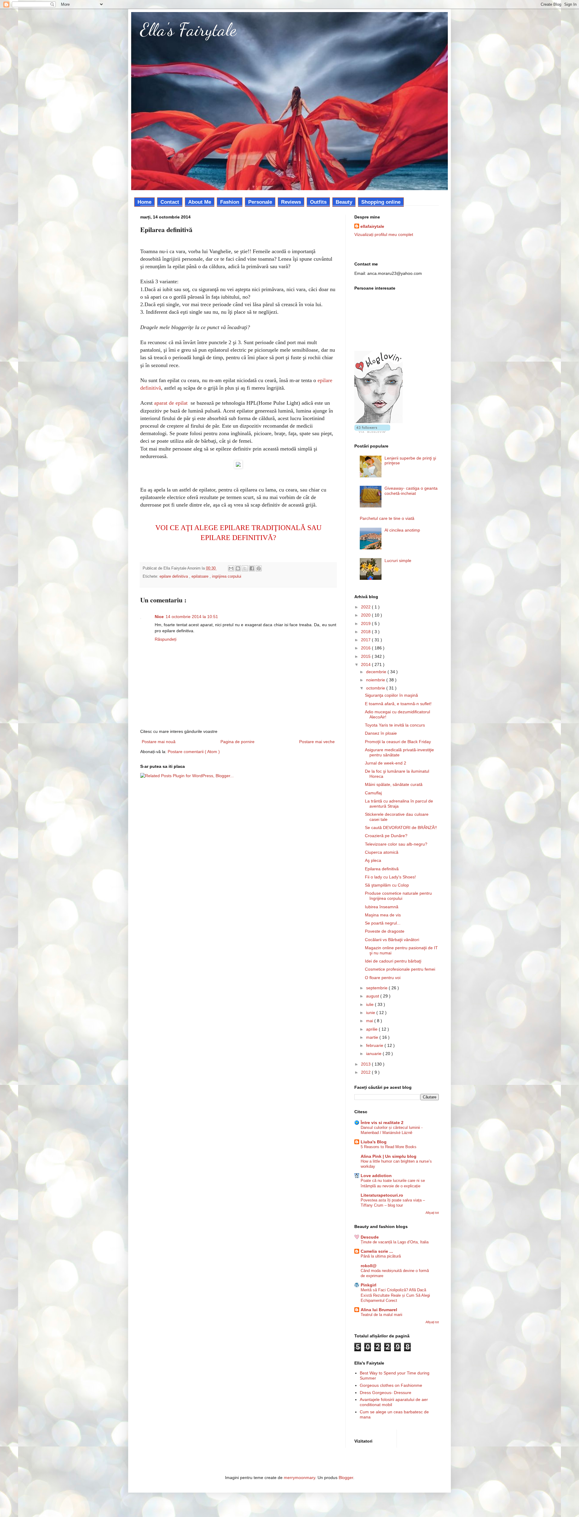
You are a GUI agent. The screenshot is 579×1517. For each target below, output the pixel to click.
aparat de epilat (171, 403)
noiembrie (376, 679)
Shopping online (380, 202)
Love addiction (376, 1175)
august (373, 996)
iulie (370, 1004)
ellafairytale (372, 226)
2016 (366, 647)
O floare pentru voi (382, 977)
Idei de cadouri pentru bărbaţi (393, 961)
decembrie (377, 671)
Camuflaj (373, 792)
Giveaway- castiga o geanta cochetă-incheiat (411, 491)
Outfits (318, 202)
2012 (366, 1072)
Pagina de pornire (237, 741)
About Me (199, 202)
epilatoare (200, 576)
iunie (371, 1012)
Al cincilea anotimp (402, 530)
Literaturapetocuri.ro (382, 1195)
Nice (159, 616)
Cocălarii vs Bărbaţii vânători (392, 939)
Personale (260, 202)
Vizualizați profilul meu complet (383, 234)
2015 (366, 656)
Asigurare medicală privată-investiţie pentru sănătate (399, 752)
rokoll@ (369, 1265)
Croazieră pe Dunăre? (386, 835)
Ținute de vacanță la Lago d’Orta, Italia (395, 1242)
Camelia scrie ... (377, 1251)
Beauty (344, 202)
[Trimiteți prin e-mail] (231, 568)
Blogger (346, 1477)
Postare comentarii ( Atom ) (194, 751)
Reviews (291, 202)
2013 (366, 1064)
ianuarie (374, 1053)
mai (370, 1020)
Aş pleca (373, 860)
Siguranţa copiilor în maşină (391, 695)
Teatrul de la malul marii (381, 1314)
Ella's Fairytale (188, 29)
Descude (370, 1237)
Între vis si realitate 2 (382, 1122)
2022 (366, 607)
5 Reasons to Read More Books (388, 1147)
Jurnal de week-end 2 (385, 763)
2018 (366, 631)
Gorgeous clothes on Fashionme (391, 1385)
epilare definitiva (174, 576)
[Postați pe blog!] (238, 568)
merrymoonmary (299, 1477)
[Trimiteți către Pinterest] (259, 568)
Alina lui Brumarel (379, 1309)
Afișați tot (432, 1212)
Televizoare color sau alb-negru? (396, 844)
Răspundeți (165, 639)
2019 (366, 623)
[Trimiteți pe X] (245, 568)
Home (144, 202)
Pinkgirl (368, 1285)
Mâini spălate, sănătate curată (393, 784)
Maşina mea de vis (383, 914)
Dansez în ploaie (381, 733)
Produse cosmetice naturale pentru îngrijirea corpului (398, 896)
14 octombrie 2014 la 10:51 (192, 616)
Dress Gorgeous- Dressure (385, 1392)
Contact (169, 202)
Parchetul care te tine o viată (387, 518)
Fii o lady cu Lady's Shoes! (390, 877)
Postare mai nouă (159, 741)
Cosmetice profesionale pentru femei (400, 969)
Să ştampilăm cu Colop (387, 885)
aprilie (372, 1029)
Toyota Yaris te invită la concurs (395, 725)
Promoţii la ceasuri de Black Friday (398, 741)
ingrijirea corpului (226, 576)
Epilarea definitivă (382, 868)
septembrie (377, 987)
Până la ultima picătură (381, 1256)
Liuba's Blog (374, 1141)
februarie (375, 1045)
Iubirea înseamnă (381, 906)
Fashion (229, 202)
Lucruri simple (397, 560)
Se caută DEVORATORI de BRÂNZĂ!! (401, 827)
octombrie (376, 688)
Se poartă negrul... (382, 923)
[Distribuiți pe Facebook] (252, 568)
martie (372, 1037)
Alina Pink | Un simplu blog (388, 1156)
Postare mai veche (317, 741)
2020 (366, 615)
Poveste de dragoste (384, 931)
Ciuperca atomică (381, 852)
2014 (366, 664)
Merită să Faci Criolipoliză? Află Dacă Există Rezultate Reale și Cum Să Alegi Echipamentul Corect (395, 1295)
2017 (366, 639)
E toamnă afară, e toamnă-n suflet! (398, 703)
